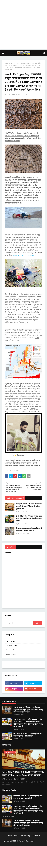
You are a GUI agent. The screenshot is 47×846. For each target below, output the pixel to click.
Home (10, 836)
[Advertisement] (23, 25)
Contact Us (36, 836)
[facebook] (14, 683)
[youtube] (33, 689)
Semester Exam (11, 650)
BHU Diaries (11, 94)
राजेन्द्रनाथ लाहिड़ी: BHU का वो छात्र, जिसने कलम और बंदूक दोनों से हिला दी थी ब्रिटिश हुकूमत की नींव (29, 506)
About (16, 836)
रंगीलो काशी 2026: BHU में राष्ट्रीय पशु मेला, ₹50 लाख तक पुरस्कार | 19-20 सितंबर (27, 734)
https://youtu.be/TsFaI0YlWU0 (24, 255)
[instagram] (14, 689)
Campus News (11, 641)
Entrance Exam (11, 645)
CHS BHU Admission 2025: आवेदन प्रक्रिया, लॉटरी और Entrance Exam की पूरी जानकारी (23, 773)
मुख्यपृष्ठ (7, 63)
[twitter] (33, 683)
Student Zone (14, 63)
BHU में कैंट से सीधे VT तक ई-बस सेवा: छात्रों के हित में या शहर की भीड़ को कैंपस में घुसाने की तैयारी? (29, 518)
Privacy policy (25, 836)
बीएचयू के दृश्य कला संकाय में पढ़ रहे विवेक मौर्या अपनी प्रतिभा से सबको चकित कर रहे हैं (29, 529)
